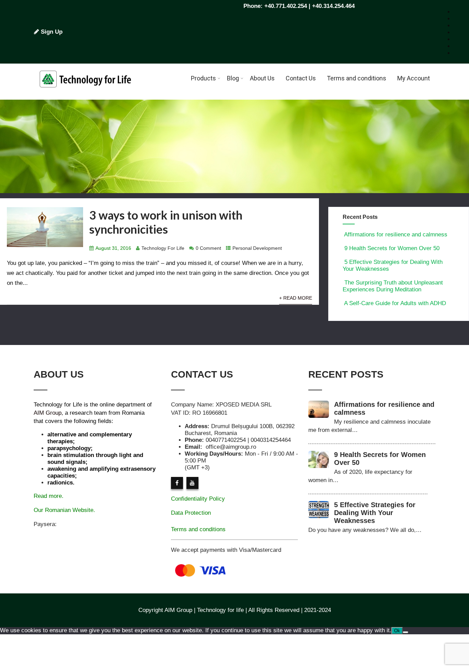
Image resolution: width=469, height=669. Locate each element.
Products (203, 78)
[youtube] (192, 483)
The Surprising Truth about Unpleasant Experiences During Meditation (393, 286)
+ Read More (295, 298)
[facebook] (177, 483)
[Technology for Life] (85, 96)
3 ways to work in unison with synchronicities (165, 222)
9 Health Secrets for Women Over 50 (391, 248)
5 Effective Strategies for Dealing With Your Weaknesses (374, 512)
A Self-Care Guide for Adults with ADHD (395, 303)
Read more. (49, 496)
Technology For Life (162, 248)
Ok (397, 630)
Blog (233, 78)
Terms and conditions (356, 78)
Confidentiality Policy (198, 498)
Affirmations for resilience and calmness (395, 234)
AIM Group (47, 413)
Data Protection (191, 513)
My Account (413, 78)
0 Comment (208, 248)
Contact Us (301, 78)
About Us (262, 78)
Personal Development (257, 248)
